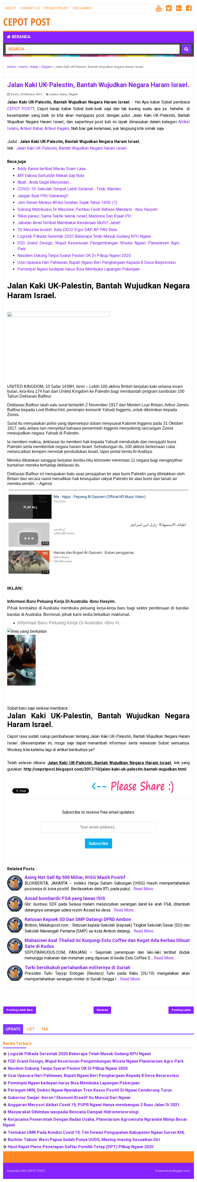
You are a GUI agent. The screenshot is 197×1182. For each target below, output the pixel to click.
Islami (54, 94)
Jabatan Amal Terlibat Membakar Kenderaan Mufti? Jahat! (69, 222)
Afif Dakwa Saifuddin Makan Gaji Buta (50, 175)
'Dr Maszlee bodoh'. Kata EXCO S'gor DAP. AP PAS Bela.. (67, 229)
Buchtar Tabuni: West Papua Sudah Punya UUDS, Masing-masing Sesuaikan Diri (84, 1139)
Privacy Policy (56, 8)
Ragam (73, 94)
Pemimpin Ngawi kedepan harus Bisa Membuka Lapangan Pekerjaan (78, 269)
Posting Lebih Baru (19, 1010)
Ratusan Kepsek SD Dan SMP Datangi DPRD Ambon (78, 919)
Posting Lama (181, 1010)
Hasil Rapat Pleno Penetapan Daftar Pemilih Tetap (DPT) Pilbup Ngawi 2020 (80, 1146)
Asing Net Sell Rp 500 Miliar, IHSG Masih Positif (75, 877)
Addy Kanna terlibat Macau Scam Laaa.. (52, 168)
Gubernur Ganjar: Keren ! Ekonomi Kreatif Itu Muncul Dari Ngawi (69, 1097)
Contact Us (30, 8)
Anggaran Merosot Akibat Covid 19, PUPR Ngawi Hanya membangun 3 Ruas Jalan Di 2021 (94, 1104)
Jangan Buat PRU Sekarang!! (42, 195)
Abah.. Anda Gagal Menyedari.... (44, 182)
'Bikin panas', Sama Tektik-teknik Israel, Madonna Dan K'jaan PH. (74, 216)
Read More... (144, 888)
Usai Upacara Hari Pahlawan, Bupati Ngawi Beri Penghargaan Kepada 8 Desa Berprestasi (96, 262)
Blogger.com (181, 1171)
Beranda (21, 36)
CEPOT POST (19, 108)
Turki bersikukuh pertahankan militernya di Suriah (77, 967)
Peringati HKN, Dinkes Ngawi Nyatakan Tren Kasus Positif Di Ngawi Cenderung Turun (90, 1090)
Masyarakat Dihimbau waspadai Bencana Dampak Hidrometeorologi (73, 1112)
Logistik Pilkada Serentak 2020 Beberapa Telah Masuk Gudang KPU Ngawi (84, 236)
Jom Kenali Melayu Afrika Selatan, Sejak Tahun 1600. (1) (67, 202)
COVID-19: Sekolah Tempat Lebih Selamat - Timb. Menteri (69, 188)
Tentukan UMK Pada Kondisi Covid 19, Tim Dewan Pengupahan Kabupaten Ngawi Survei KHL (96, 1132)
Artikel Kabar (31, 128)
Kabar (63, 94)
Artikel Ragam (56, 128)
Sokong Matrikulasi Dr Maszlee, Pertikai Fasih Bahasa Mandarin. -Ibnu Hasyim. (87, 209)
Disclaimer (82, 8)
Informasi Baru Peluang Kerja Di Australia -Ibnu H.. (69, 622)
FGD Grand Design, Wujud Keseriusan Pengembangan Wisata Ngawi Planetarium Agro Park (96, 1061)
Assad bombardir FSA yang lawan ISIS (65, 898)
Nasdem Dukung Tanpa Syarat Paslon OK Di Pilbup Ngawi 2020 (74, 255)
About (10, 8)
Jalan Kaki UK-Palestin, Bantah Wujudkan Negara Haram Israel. (71, 148)
